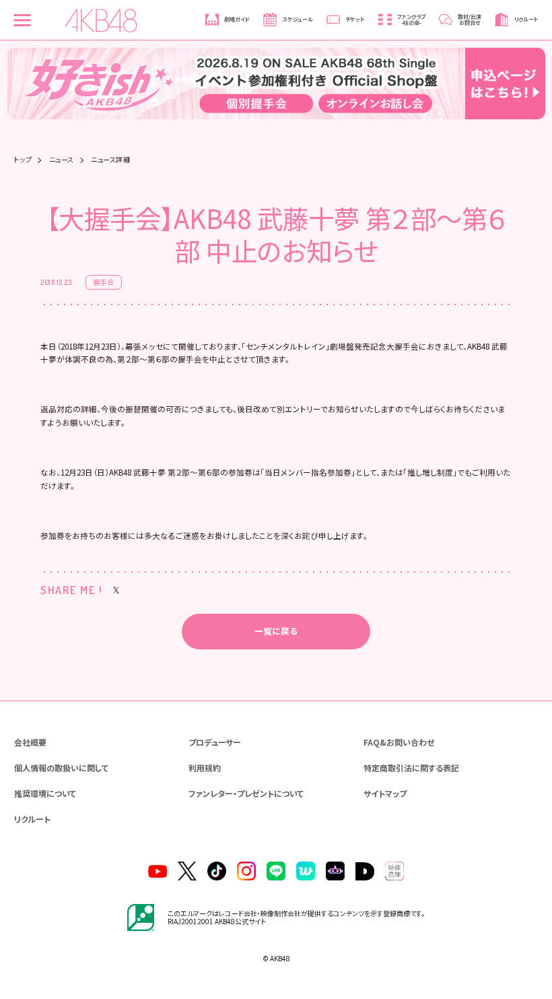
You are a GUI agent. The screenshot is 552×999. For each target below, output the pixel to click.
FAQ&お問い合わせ (399, 742)
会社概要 (30, 742)
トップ (23, 159)
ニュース (61, 159)
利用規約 (204, 767)
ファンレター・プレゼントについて (246, 793)
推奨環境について (45, 793)
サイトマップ (385, 793)
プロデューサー (214, 742)
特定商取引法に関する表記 (411, 767)
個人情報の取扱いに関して (61, 767)
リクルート (32, 819)
